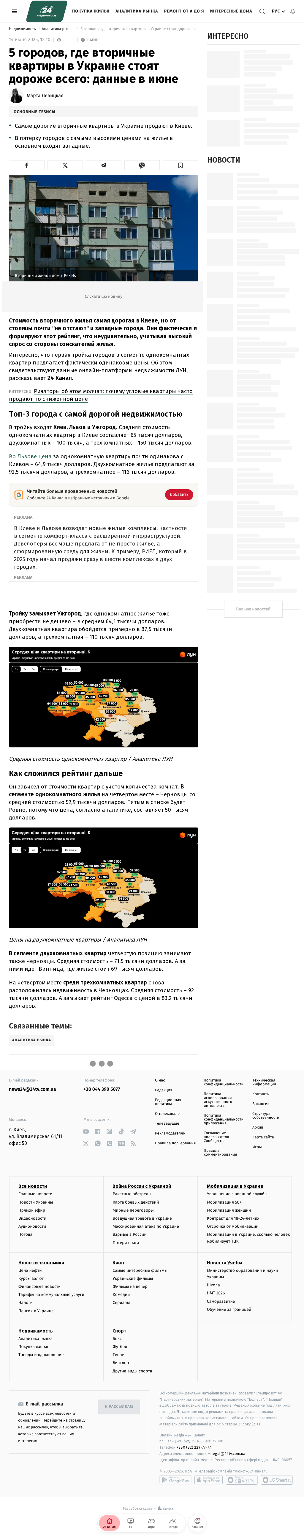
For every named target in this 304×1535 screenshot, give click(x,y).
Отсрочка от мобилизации (233, 1226)
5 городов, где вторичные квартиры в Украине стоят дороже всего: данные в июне (139, 29)
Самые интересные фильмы (140, 1270)
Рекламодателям (170, 1133)
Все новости (32, 1186)
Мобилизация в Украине (235, 1186)
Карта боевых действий (136, 1202)
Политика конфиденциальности (223, 1082)
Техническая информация (264, 1082)
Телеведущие (167, 1124)
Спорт (119, 1331)
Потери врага (126, 1242)
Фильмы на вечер (130, 1286)
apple (208, 1480)
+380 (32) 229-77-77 (193, 1447)
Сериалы (121, 1302)
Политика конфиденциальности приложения (223, 1119)
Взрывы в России (129, 1234)
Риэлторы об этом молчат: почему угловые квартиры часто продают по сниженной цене (101, 395)
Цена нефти (30, 1270)
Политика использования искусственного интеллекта (218, 1100)
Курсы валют (31, 1278)
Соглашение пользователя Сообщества (216, 1137)
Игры (257, 1147)
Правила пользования (175, 1143)
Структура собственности (265, 1116)
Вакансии (261, 1104)
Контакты (261, 1094)
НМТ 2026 (216, 1293)
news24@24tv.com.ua (32, 1089)
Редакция (163, 1090)
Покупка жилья (91, 11)
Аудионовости (32, 1226)
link (85, 1131)
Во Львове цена (30, 456)
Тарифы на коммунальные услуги (51, 1294)
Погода (25, 1234)
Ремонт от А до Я (184, 11)
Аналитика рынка (136, 11)
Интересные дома (231, 11)
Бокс (117, 1338)
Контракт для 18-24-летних (233, 1218)
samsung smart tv (277, 1480)
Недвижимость (23, 29)
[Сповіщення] (293, 11)
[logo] (46, 11)
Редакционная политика (168, 1102)
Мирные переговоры (133, 1210)
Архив (257, 1127)
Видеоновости (32, 1218)
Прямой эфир (31, 1210)
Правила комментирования (220, 1153)
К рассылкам (119, 1407)
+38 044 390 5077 (101, 1089)
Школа (213, 1285)
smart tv (242, 1480)
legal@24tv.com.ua (228, 1453)
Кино (118, 1263)
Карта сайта (263, 1137)
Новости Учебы (224, 1263)
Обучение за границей (229, 1309)
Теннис (119, 1354)
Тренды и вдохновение (41, 1354)
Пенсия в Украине (36, 1310)
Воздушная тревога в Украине (142, 1218)
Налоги (25, 1302)
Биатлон (121, 1362)
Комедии (121, 1294)
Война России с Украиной (142, 1186)
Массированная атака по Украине (146, 1226)
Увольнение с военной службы (237, 1193)
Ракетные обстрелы (132, 1193)
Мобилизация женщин (229, 1210)
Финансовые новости (39, 1286)
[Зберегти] (180, 165)
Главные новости (35, 1193)
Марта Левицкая (45, 95)
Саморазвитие (221, 1301)
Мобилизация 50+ (224, 1202)
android (175, 1480)
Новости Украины (35, 1202)
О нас (160, 1080)
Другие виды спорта (132, 1371)
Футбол (120, 1346)
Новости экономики (41, 1263)
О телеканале (167, 1114)
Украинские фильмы (133, 1278)
